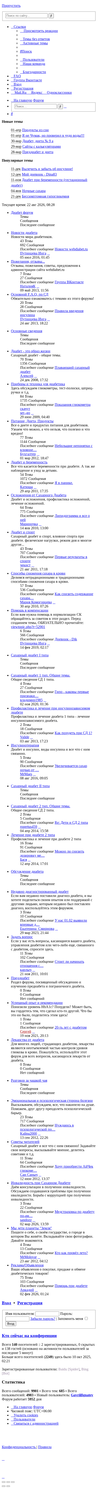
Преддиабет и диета (37, 152)
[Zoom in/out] (13, 1482)
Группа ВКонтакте (69, 282)
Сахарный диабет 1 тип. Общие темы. (40, 675)
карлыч (25, 970)
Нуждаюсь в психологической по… (47, 1127)
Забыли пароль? (42, 1319)
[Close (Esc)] (3, 1482)
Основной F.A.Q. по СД (29, 294)
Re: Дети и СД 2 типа (71, 822)
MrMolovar (28, 1257)
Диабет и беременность (29, 462)
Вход (6, 1302)
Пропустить (11, 6)
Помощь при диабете (71, 1286)
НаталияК (28, 286)
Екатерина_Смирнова (37, 929)
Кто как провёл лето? (71, 1253)
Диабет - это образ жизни (30, 351)
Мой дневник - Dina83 (39, 174)
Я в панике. (64, 483)
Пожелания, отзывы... (28, 261)
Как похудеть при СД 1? (73, 733)
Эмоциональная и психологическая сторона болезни (52, 1100)
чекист (25, 565)
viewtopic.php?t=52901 (28, 627)
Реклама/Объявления (27, 1265)
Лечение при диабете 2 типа (33, 835)
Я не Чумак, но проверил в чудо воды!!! (53, 135)
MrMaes (26, 774)
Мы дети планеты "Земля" (31, 1228)
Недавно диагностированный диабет (40, 892)
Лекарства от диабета (27, 1040)
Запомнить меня (71, 1319)
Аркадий (27, 1290)
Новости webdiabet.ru (71, 249)
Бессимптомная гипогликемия (45, 196)
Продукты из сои (35, 130)
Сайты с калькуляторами (41, 146)
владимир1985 (31, 700)
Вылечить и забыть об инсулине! (47, 169)
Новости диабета (24, 233)
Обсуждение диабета (27, 871)
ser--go (25, 413)
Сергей (25, 1031)
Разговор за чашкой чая (29, 1080)
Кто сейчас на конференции (29, 1335)
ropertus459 (28, 827)
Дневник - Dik (66, 639)
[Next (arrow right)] (8, 1486)
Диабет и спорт (23, 532)
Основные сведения (26, 331)
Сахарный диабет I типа (30, 655)
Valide (24, 737)
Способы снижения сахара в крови (38, 573)
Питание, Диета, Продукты (32, 421)
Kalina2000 (28, 1133)
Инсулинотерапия (25, 745)
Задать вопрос (22, 937)
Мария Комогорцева (36, 602)
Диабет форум (22, 212)
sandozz (26, 1220)
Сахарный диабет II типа (30, 786)
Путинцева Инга (33, 253)
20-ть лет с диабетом (71, 1027)
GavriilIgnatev (82, 1395)
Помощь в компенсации (29, 610)
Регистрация (29, 1302)
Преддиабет (20, 978)
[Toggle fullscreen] (8, 1482)
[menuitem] (35, 39)
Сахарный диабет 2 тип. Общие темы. (40, 806)
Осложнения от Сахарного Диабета (38, 495)
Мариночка (29, 524)
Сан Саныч (29, 1175)
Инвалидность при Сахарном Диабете (40, 1183)
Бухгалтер (28, 454)
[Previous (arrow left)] (3, 1486)
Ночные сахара (34, 191)
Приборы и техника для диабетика (38, 384)
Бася (23, 860)
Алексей (26, 376)
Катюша (26, 487)
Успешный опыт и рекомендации (37, 1003)
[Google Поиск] (51, 15)
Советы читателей (25, 1142)
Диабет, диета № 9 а (37, 141)
